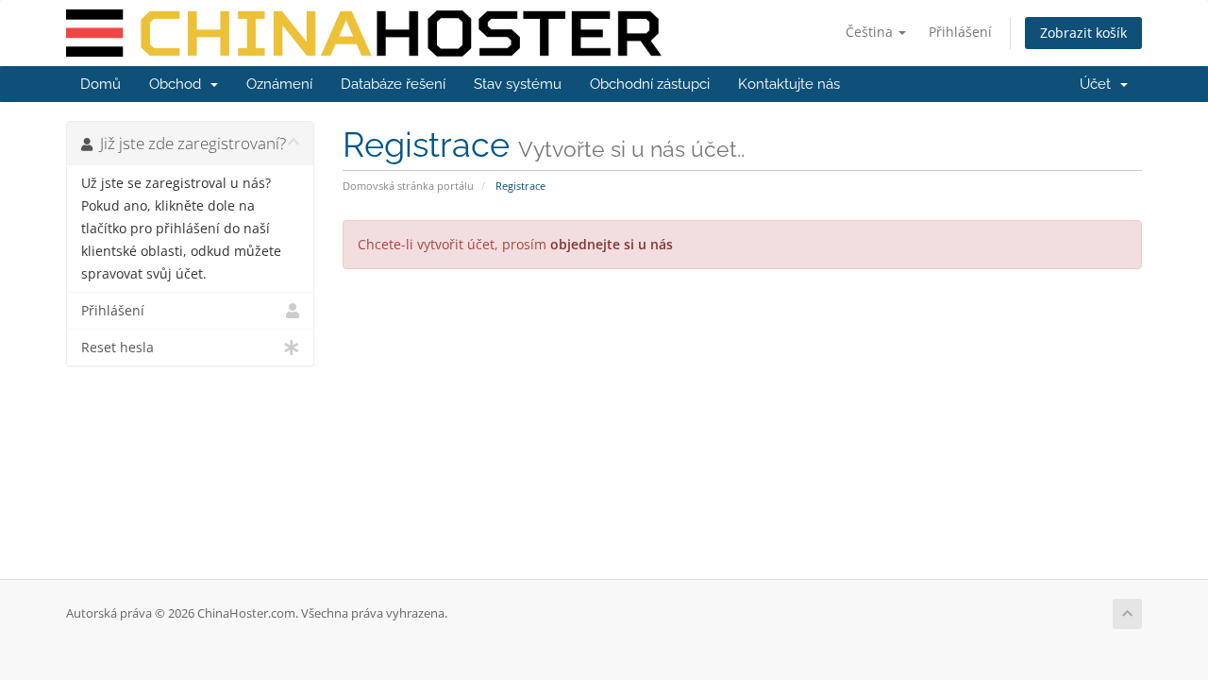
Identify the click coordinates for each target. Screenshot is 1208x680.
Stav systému (518, 84)
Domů (100, 84)
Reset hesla (117, 347)
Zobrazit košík (1083, 33)
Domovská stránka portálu (408, 185)
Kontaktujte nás (789, 84)
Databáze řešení (393, 84)
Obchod (179, 84)
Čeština (871, 32)
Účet (1099, 84)
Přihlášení (960, 32)
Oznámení (279, 84)
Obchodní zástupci (650, 84)
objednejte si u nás (611, 244)
